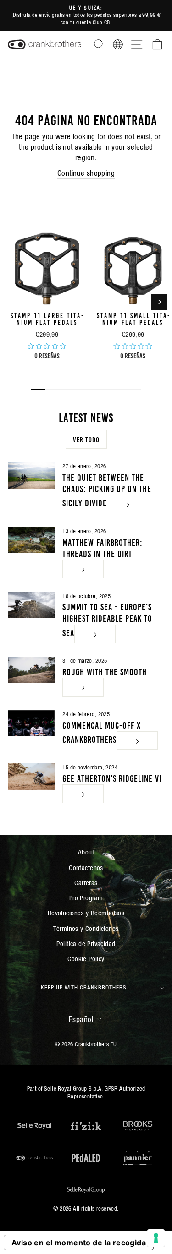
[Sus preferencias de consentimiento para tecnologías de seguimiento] (156, 1238)
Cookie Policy (85, 958)
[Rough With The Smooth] (31, 670)
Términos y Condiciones (85, 928)
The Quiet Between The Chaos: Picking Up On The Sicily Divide (106, 489)
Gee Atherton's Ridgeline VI (111, 777)
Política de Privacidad (85, 943)
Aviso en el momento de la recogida (78, 1242)
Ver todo (86, 439)
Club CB (101, 22)
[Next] (159, 302)
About (86, 852)
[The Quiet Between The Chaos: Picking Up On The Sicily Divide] (31, 475)
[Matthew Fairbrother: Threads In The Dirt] (31, 540)
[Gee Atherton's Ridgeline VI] (31, 776)
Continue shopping (86, 173)
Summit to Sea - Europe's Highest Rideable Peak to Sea (107, 618)
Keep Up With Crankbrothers (84, 987)
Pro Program (86, 898)
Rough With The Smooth (104, 671)
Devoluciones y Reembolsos (86, 913)
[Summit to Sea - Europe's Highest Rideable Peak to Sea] (31, 605)
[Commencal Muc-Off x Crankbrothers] (31, 723)
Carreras (85, 882)
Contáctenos (86, 867)
